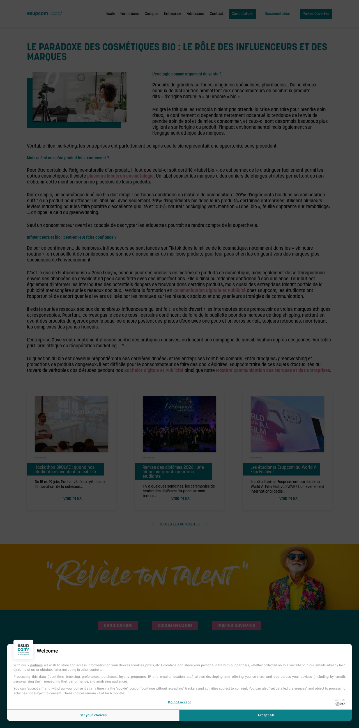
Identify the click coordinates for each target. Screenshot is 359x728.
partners (36, 665)
